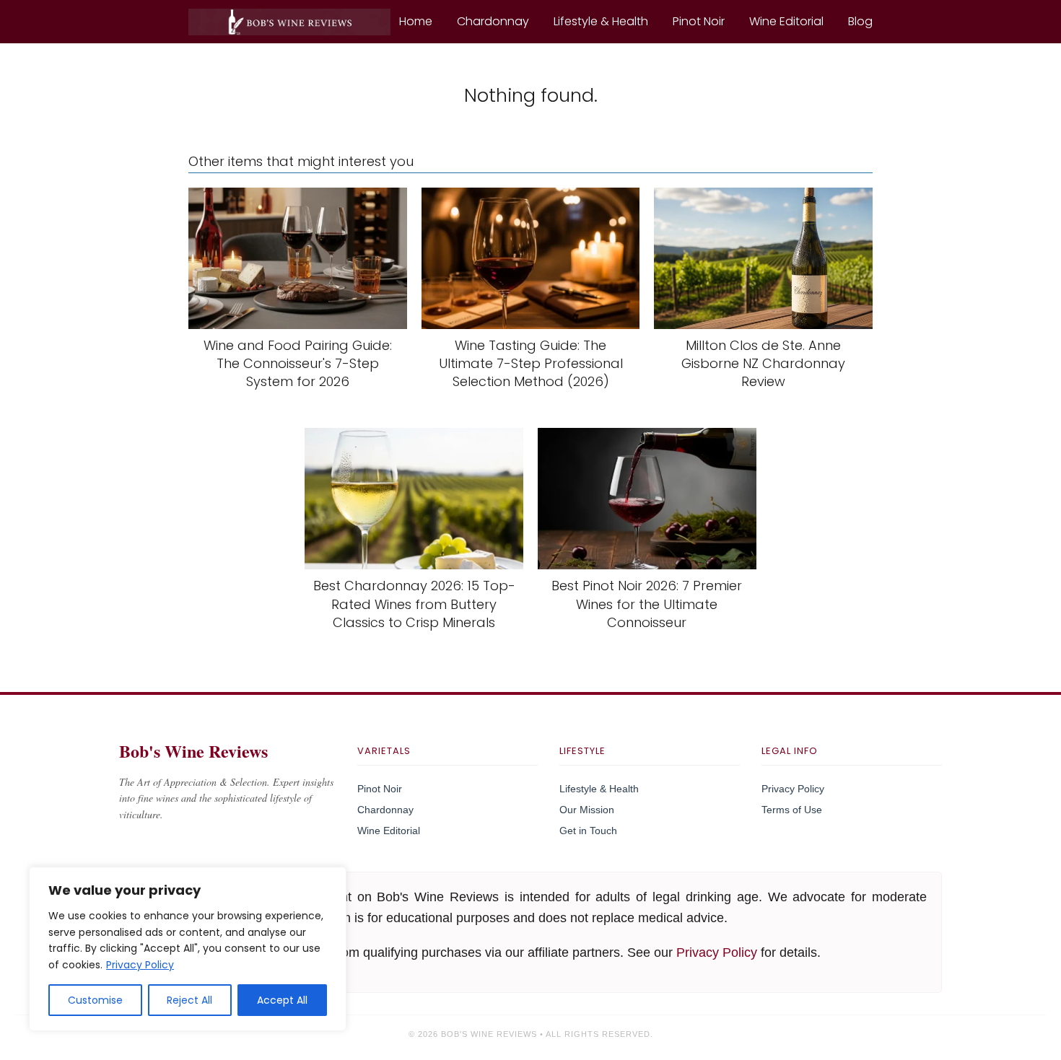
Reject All (189, 1000)
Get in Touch (588, 830)
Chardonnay (493, 21)
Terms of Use (791, 809)
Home (415, 21)
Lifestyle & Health (601, 21)
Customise (95, 1000)
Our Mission (586, 809)
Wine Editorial (786, 21)
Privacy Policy (140, 965)
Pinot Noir (699, 21)
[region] (187, 949)
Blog (860, 21)
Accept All (282, 1000)
